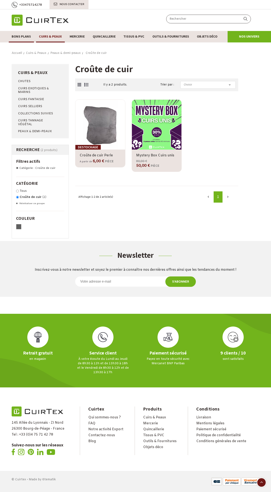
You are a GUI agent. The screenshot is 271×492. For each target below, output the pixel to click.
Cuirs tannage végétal (30, 122)
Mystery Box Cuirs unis (155, 155)
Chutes (24, 81)
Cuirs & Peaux (32, 72)
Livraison (203, 417)
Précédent (208, 197)
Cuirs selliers (30, 106)
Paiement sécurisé (211, 429)
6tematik (49, 480)
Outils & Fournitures (160, 441)
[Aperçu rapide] (156, 148)
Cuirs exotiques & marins (33, 90)
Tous (23, 191)
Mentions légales (210, 423)
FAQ (91, 423)
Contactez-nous (101, 435)
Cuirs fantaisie (31, 99)
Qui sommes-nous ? (104, 417)
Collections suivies (35, 114)
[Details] (112, 148)
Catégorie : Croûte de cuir (37, 168)
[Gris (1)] (18, 226)
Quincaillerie (153, 429)
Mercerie (150, 423)
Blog (92, 441)
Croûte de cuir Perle (96, 155)
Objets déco (153, 447)
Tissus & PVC (153, 435)
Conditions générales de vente (221, 441)
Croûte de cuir (33, 197)
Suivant (228, 197)
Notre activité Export (105, 429)
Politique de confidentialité (218, 435)
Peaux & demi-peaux (35, 131)
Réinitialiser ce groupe (32, 203)
